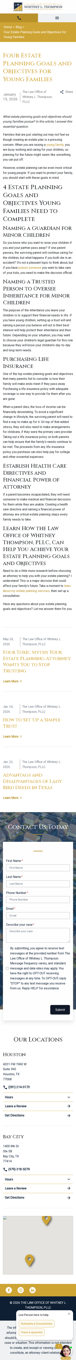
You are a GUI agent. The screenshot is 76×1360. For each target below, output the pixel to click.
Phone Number (16, 893)
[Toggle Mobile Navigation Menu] (57, 17)
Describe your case (19, 925)
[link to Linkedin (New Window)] (32, 1290)
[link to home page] (38, 6)
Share (69, 92)
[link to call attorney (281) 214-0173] (19, 17)
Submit (60, 1010)
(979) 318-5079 (19, 1169)
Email (9, 909)
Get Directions (14, 1115)
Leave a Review (16, 1106)
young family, (55, 145)
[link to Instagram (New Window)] (21, 1290)
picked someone (29, 268)
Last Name (13, 877)
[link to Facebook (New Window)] (9, 1290)
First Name (13, 861)
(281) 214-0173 (19, 1087)
